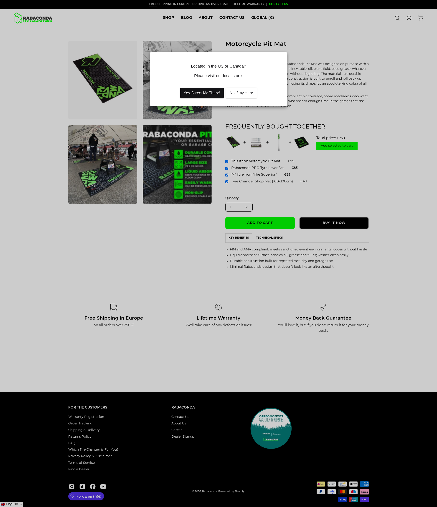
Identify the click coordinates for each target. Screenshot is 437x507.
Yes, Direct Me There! (202, 92)
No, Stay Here (241, 92)
